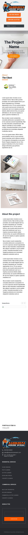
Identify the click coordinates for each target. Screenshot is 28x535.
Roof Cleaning (6, 469)
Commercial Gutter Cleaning (10, 495)
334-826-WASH (14, 14)
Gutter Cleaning (6, 472)
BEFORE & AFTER (14, 19)
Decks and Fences (7, 475)
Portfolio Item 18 (8, 425)
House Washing (6, 467)
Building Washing (7, 492)
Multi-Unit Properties (8, 489)
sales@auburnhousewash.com (12, 452)
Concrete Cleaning (7, 478)
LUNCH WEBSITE (14, 56)
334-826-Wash (8, 450)
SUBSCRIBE (14, 519)
